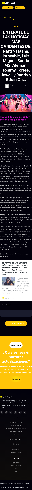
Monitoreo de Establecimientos (16, 428)
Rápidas (16, 26)
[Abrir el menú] (29, 3)
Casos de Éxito (16, 465)
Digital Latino (16, 463)
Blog (16, 468)
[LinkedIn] (15, 412)
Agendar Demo (8, 7)
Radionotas (16, 434)
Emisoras (16, 444)
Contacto (16, 471)
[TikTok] (20, 412)
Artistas (16, 447)
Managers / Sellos (16, 452)
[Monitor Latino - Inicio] (8, 2)
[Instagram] (6, 412)
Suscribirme (16, 379)
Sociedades (16, 450)
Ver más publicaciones (16, 323)
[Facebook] (1, 412)
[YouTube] (24, 412)
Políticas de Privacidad (5, 487)
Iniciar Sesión (19, 7)
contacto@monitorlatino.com (20, 487)
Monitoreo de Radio (16, 422)
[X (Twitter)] (10, 412)
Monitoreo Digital (16, 425)
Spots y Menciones (16, 431)
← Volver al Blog (7, 18)
